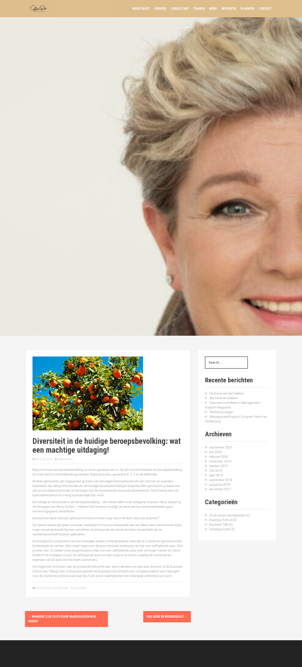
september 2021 (220, 447)
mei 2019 (215, 470)
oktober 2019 (218, 466)
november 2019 (220, 461)
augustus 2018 (219, 484)
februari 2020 (218, 456)
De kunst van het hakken (227, 393)
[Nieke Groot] (39, 8)
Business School (220, 520)
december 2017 (220, 489)
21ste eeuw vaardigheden (52, 588)
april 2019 (216, 475)
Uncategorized (219, 529)
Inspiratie (228, 8)
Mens (213, 8)
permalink (80, 588)
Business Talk (218, 524)
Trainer (199, 8)
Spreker (160, 8)
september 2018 (220, 480)
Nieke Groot (141, 8)
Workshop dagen (221, 412)
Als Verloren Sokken (224, 398)
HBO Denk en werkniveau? (167, 616)
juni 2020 (215, 452)
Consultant (180, 8)
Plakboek (247, 8)
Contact (265, 8)
